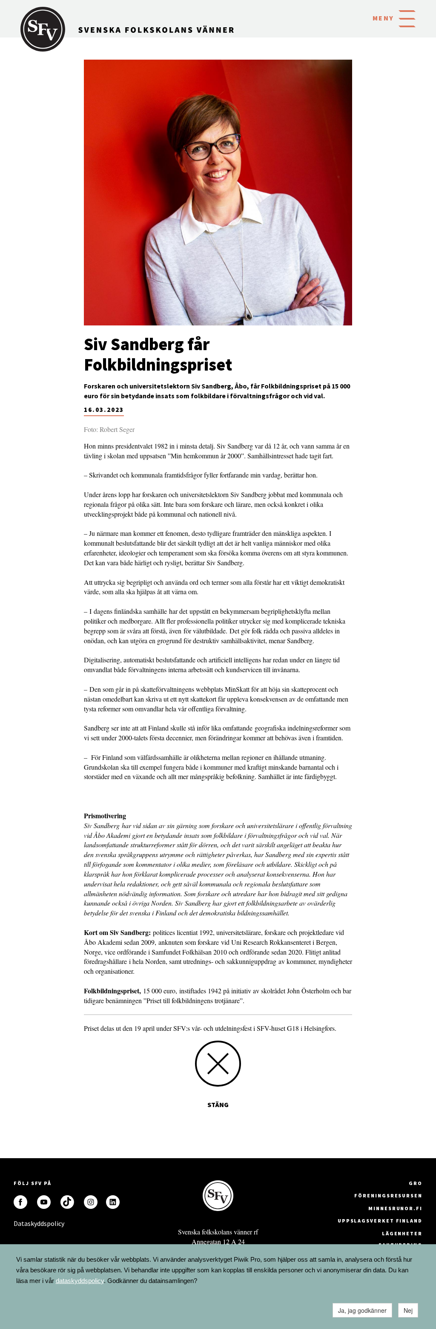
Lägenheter (402, 1233)
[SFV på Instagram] (91, 1202)
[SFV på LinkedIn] (113, 1202)
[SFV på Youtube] (44, 1202)
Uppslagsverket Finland (380, 1220)
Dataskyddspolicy (20, 1223)
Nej (408, 1310)
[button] (407, 18)
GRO (415, 1183)
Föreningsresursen (388, 1195)
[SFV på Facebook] (20, 1202)
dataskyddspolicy (80, 1280)
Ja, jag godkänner (362, 1310)
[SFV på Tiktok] (67, 1202)
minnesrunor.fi (395, 1208)
